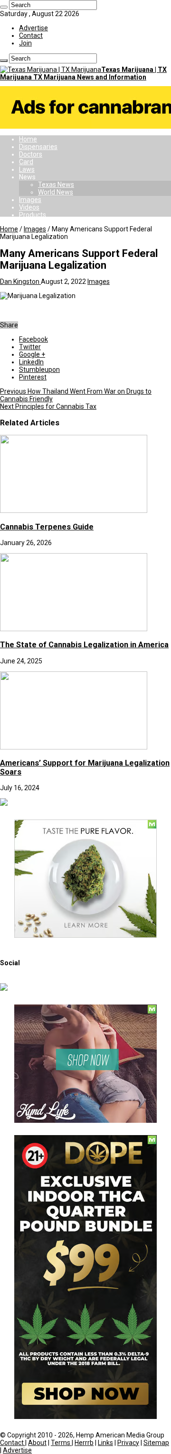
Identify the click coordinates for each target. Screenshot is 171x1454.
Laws (27, 169)
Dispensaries (38, 146)
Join (25, 43)
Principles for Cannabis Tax (48, 406)
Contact (31, 35)
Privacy (128, 1442)
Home (28, 139)
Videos (29, 207)
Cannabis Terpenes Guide (47, 526)
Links (105, 1442)
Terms (61, 1442)
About (37, 1442)
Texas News (56, 184)
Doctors (30, 154)
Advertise (33, 28)
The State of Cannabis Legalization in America (84, 644)
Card (26, 162)
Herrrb (84, 1442)
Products (32, 215)
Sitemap (156, 1442)
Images (30, 199)
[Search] (4, 7)
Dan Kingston (20, 281)
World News (55, 192)
